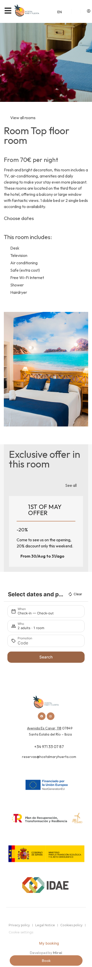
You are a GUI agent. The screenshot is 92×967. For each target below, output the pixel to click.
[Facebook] (41, 716)
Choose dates (19, 218)
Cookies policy (71, 925)
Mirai (57, 952)
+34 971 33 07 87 (49, 746)
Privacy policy (19, 925)
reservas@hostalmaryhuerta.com (49, 756)
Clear (78, 594)
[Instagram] (50, 716)
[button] (8, 369)
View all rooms (23, 117)
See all (71, 485)
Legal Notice (45, 925)
